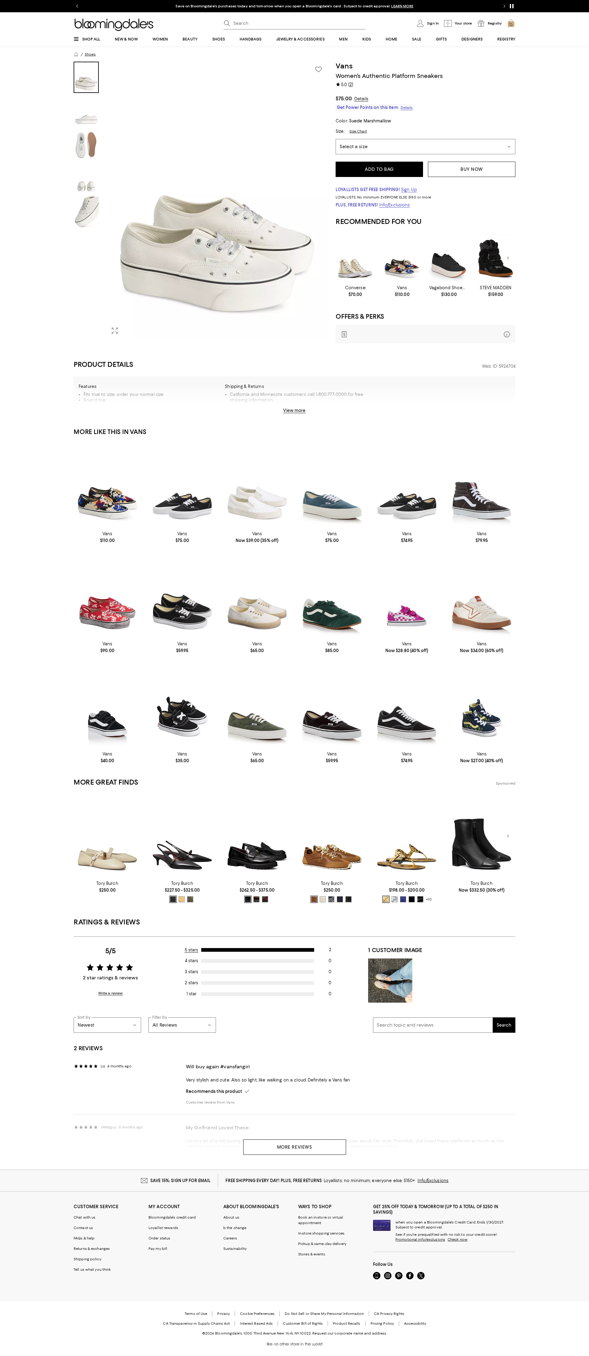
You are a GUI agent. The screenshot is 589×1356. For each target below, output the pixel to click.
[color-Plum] (265, 899)
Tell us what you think (92, 1269)
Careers (230, 1238)
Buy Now (471, 169)
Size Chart (358, 131)
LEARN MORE (402, 6)
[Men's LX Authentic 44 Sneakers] (332, 485)
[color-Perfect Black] (173, 899)
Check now (458, 1239)
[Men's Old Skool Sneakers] (407, 705)
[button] (201, 200)
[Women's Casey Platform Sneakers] (449, 258)
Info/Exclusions (394, 204)
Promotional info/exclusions (420, 1239)
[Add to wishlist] (318, 69)
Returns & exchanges (92, 1249)
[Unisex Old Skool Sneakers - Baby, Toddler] (107, 705)
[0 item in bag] (511, 23)
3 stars (191, 971)
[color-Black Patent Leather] (420, 899)
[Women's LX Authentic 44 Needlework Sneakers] (402, 258)
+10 (428, 899)
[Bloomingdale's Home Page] (114, 25)
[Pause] (511, 6)
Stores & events (311, 1254)
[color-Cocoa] (256, 899)
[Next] (508, 258)
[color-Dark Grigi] (190, 899)
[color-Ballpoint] (403, 899)
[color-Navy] (331, 899)
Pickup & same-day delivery (322, 1244)
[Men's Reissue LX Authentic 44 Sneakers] (182, 485)
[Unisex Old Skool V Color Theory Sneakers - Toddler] (407, 595)
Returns (324, 412)
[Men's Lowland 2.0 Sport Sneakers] (481, 595)
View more (294, 410)
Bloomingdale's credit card (172, 1217)
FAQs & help (84, 1238)
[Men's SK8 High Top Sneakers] (481, 485)
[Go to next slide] (504, 6)
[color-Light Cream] (323, 899)
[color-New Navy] (340, 899)
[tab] (86, 77)
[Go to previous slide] (77, 6)
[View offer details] (425, 334)
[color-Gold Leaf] (386, 899)
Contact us (83, 1228)
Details (361, 98)
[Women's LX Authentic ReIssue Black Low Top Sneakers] (407, 485)
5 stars (191, 949)
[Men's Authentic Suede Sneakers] (257, 705)
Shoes (90, 54)
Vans (344, 66)
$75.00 (344, 98)
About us (231, 1217)
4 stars (191, 960)
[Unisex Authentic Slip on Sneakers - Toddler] (182, 705)
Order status (159, 1238)
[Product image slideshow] (217, 200)
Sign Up (409, 189)
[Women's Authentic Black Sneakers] (182, 595)
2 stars (191, 982)
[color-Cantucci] (182, 899)
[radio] (173, 899)
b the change (234, 1228)
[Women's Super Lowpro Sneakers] (332, 595)
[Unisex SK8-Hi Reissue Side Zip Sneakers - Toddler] (481, 705)
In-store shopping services (321, 1233)
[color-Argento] (394, 899)
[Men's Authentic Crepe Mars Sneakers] (257, 595)
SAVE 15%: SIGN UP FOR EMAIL (180, 1180)
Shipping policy (87, 1259)
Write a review (110, 993)
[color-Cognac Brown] (314, 899)
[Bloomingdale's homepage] (76, 54)
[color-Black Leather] (412, 899)
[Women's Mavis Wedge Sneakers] (495, 258)
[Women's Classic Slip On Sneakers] (257, 485)
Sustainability (235, 1249)
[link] (355, 291)
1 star (192, 993)
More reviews (294, 1147)
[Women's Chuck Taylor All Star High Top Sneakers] (355, 258)
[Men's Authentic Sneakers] (332, 705)
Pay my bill (157, 1249)
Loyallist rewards (163, 1228)
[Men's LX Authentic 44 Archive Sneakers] (107, 595)
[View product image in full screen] (114, 330)
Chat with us (84, 1217)
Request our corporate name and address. (349, 1333)
